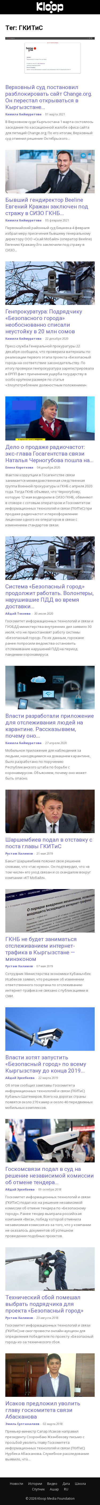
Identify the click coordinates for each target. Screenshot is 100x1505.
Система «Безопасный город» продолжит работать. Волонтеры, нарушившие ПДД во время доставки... (49, 596)
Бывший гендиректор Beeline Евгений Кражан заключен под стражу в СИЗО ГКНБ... (46, 206)
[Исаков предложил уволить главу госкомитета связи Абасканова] (50, 1375)
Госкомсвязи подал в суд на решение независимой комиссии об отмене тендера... (49, 1175)
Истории (35, 1483)
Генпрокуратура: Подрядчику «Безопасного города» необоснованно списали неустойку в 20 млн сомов (43, 321)
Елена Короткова (19, 467)
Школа (80, 1483)
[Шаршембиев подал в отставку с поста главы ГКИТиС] (50, 811)
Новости (16, 1483)
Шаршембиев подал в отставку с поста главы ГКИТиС (48, 843)
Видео (52, 1483)
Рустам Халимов (19, 853)
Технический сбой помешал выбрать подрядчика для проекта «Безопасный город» (44, 1304)
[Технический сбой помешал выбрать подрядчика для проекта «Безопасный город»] (50, 1269)
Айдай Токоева (18, 613)
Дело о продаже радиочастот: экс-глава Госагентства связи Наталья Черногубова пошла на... (49, 453)
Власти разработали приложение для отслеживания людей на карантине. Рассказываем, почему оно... (49, 726)
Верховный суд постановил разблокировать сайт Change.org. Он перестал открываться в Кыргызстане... (48, 97)
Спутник (38, 1489)
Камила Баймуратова (23, 114)
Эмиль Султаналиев (22, 1424)
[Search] (92, 7)
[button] (9, 7)
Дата (66, 1483)
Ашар (54, 1489)
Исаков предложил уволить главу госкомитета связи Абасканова (42, 1410)
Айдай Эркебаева (20, 1078)
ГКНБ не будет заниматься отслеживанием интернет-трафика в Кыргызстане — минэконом (41, 949)
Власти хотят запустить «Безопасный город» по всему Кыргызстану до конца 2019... (45, 1064)
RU (66, 1489)
